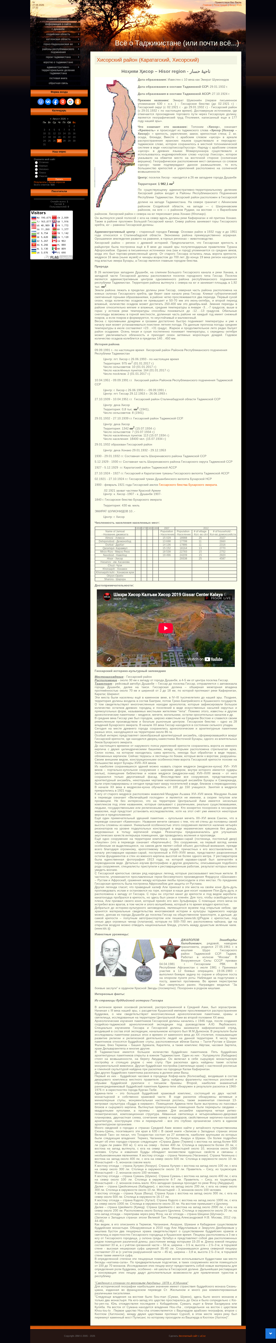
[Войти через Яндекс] (63, 101)
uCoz (203, 1336)
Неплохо (44, 169)
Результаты (40, 182)
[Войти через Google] (70, 101)
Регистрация (220, 5)
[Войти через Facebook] (55, 101)
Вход (232, 5)
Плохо (42, 172)
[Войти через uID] (41, 101)
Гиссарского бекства (173, 484)
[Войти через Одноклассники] (78, 101)
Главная (207, 5)
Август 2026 (59, 118)
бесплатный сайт (188, 1336)
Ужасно (43, 176)
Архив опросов (57, 182)
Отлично (44, 162)
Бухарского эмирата (202, 484)
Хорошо (43, 165)
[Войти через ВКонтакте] (48, 101)
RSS (239, 5)
